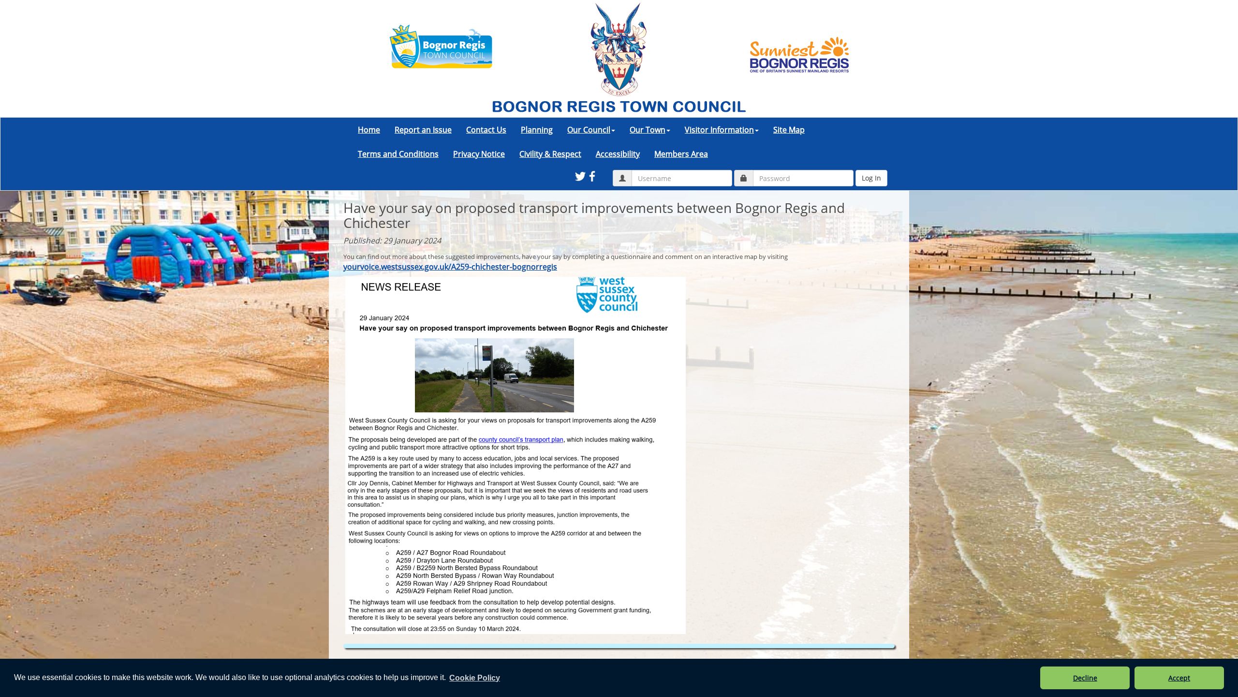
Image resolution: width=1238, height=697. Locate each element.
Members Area (681, 154)
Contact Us (486, 129)
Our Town (647, 129)
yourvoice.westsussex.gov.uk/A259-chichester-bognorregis (450, 266)
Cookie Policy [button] (474, 678)
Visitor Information (719, 129)
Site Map (789, 129)
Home (369, 129)
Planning (537, 129)
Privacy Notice (479, 154)
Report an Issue (423, 129)
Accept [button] (1179, 677)
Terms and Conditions (398, 154)
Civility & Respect (550, 154)
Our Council (588, 129)
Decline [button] (1085, 677)
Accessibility (618, 154)
